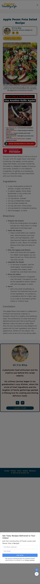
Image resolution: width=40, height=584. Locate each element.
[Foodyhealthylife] (9, 5)
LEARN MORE (20, 408)
